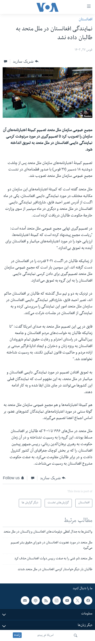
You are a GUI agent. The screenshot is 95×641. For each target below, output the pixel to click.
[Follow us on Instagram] (56, 600)
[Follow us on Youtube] (67, 600)
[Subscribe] (25, 600)
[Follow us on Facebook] (88, 600)
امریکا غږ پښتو (45, 635)
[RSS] (46, 600)
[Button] (25, 61)
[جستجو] (75, 635)
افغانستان (85, 19)
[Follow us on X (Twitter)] (77, 600)
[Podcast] (35, 600)
